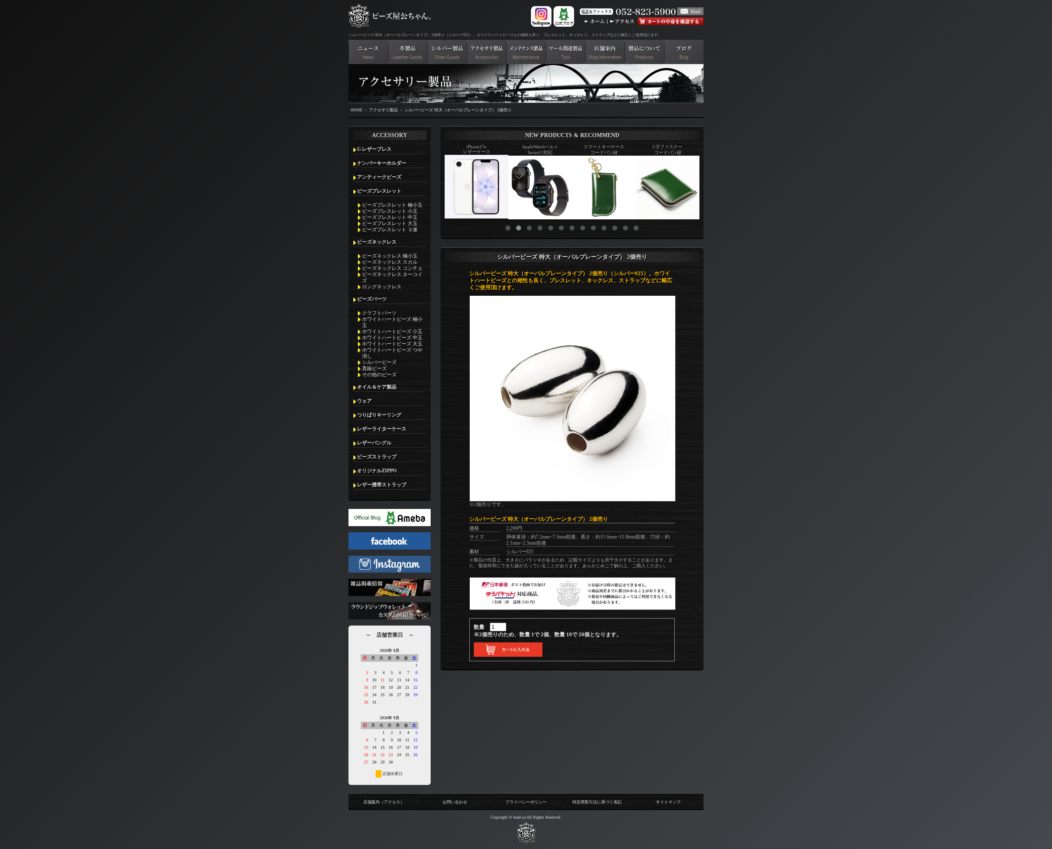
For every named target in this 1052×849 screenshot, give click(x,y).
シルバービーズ (379, 362)
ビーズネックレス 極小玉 (390, 255)
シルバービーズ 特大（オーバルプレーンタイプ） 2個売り (458, 110)
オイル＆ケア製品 (377, 386)
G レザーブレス (374, 149)
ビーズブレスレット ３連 (390, 229)
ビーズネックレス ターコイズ (392, 277)
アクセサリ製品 (383, 110)
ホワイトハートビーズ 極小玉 (392, 322)
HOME (356, 110)
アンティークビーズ (379, 177)
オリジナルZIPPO (377, 470)
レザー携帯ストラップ (381, 484)
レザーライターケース (381, 428)
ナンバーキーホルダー (381, 163)
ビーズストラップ (377, 456)
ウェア (364, 400)
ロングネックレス (381, 286)
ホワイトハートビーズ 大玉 (392, 343)
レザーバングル (374, 442)
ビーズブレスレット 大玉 (390, 223)
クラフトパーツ (379, 313)
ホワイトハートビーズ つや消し (392, 353)
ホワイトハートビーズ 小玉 (392, 331)
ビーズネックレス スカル (390, 262)
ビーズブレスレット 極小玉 (392, 204)
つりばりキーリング (379, 414)
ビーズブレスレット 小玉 (390, 211)
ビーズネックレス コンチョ (392, 268)
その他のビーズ (379, 374)
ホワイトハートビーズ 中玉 (392, 337)
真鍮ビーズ (374, 368)
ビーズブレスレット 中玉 (390, 217)
